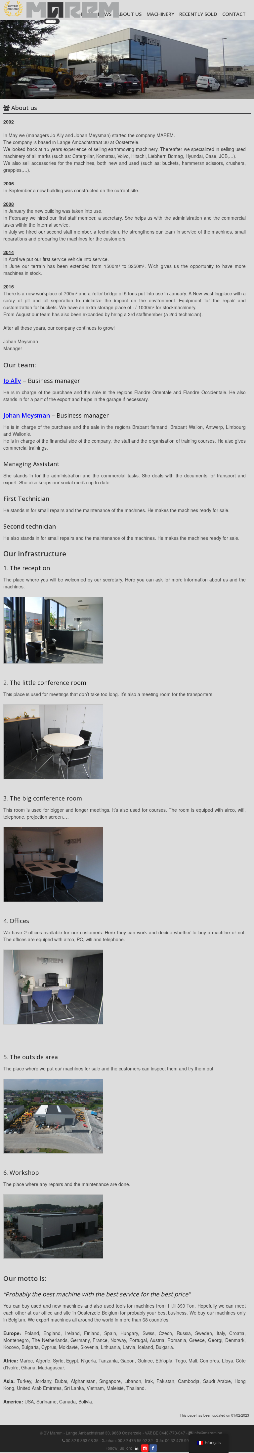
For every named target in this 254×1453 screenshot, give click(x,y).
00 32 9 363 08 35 (82, 1440)
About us (129, 14)
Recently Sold (198, 14)
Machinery (160, 14)
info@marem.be (207, 1432)
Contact (234, 14)
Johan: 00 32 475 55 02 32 (129, 1440)
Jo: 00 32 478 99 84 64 (179, 1440)
